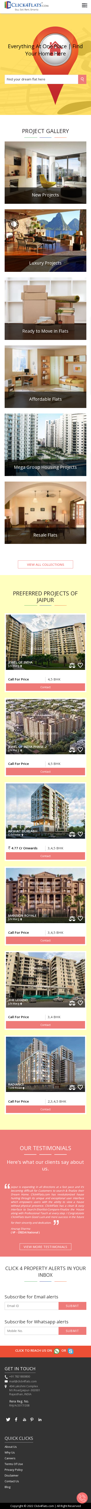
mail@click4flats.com (23, 1381)
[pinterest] (32, 1421)
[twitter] (8, 1421)
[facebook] (16, 1421)
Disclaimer (12, 1475)
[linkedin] (40, 1421)
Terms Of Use (14, 1464)
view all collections (45, 564)
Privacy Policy (14, 1470)
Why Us (10, 1452)
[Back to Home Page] (27, 9)
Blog (7, 1487)
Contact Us (12, 1481)
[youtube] (24, 1421)
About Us (11, 1447)
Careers (10, 1458)
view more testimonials (45, 1246)
